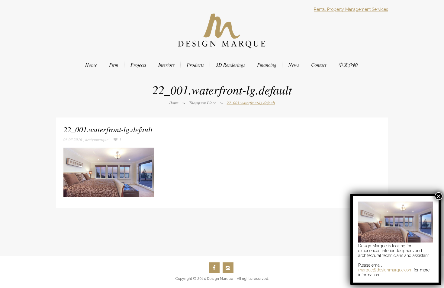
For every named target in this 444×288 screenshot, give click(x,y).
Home (174, 102)
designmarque (96, 139)
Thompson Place (202, 102)
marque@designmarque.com (385, 270)
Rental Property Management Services (351, 9)
